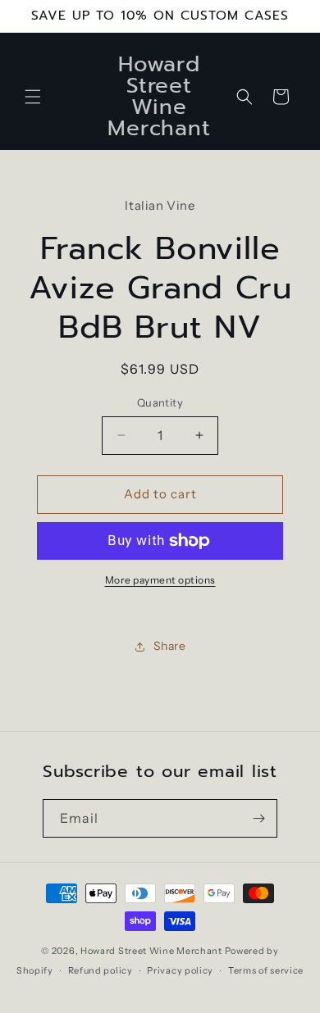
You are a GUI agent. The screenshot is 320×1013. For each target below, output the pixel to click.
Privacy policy (180, 970)
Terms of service (266, 970)
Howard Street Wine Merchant (151, 950)
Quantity (160, 402)
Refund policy (100, 970)
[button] (33, 97)
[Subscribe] (258, 818)
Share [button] (169, 645)
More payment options (160, 580)
